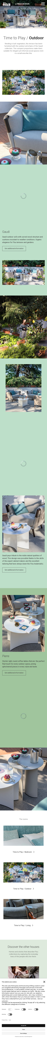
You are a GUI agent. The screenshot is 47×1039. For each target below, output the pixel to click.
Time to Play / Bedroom (22, 852)
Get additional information (14, 248)
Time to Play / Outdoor (22, 889)
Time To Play (33, 9)
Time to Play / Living (22, 925)
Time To (23, 9)
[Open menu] (43, 3)
